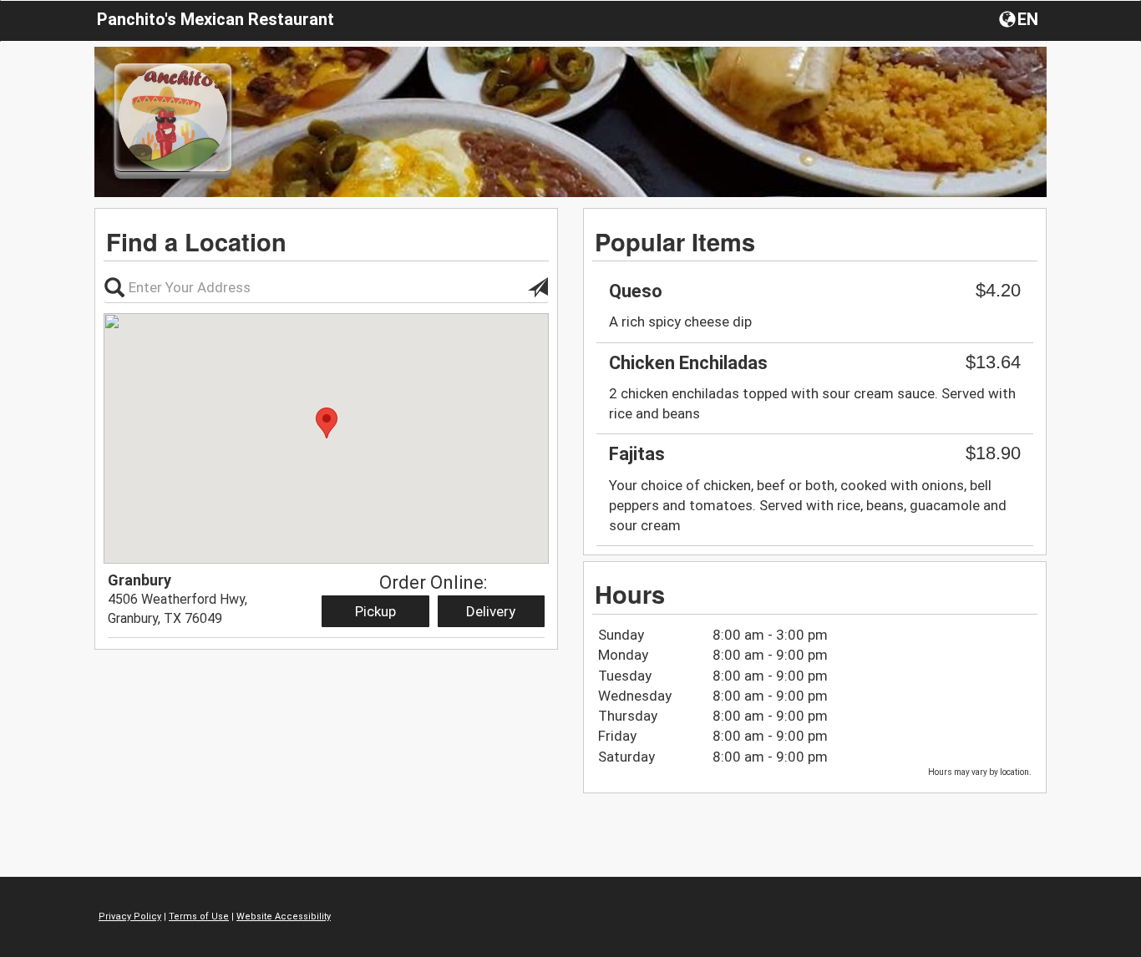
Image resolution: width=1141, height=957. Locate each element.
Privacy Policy (130, 916)
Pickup (375, 611)
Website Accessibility (283, 916)
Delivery (490, 611)
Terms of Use (199, 916)
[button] (1020, 18)
